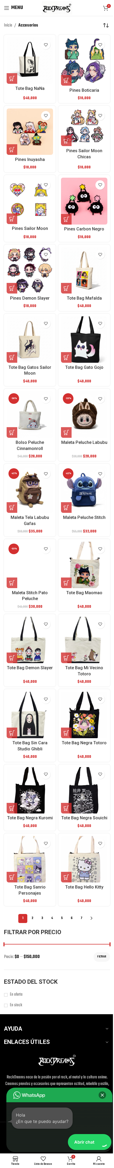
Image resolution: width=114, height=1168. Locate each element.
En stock (16, 1005)
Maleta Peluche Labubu (84, 442)
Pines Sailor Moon (30, 228)
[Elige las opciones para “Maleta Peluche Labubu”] (66, 432)
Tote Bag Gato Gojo (84, 367)
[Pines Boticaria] (84, 61)
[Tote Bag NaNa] (30, 60)
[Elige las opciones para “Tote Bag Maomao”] (66, 583)
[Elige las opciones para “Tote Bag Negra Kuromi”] (12, 808)
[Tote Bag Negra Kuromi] (30, 790)
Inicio (8, 25)
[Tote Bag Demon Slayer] (30, 640)
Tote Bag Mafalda (84, 298)
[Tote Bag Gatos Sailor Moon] (30, 339)
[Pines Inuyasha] (30, 131)
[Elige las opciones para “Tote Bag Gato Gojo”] (66, 357)
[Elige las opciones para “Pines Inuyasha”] (12, 149)
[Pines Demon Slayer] (30, 270)
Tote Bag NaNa (30, 88)
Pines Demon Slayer (30, 298)
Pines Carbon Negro (84, 228)
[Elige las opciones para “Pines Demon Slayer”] (12, 288)
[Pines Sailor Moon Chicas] (84, 127)
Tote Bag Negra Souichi (84, 817)
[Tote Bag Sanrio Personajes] (30, 859)
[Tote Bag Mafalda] (84, 270)
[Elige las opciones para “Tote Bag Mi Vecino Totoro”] (66, 658)
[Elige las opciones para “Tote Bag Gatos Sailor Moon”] (12, 357)
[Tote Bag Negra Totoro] (84, 715)
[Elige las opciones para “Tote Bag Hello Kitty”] (66, 877)
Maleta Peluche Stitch (84, 517)
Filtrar (101, 957)
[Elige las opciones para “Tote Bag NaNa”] (12, 78)
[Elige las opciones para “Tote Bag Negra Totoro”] (66, 733)
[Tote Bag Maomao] (84, 565)
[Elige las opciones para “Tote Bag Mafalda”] (66, 288)
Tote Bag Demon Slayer (30, 667)
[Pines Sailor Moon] (30, 201)
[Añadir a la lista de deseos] (45, 44)
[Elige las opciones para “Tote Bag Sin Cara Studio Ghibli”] (12, 733)
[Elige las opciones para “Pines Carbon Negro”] (66, 219)
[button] (12, 432)
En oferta (16, 994)
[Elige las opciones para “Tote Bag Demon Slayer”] (12, 658)
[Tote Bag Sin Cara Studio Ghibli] (30, 715)
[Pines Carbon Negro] (84, 201)
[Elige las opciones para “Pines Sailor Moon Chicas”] (66, 140)
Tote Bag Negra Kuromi (30, 817)
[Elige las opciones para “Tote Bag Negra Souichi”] (66, 808)
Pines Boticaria (84, 90)
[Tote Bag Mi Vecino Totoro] (84, 640)
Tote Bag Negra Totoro (84, 742)
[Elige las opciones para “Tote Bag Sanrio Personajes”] (12, 877)
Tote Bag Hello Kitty (84, 887)
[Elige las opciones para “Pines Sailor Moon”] (12, 218)
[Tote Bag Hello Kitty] (84, 859)
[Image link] (57, 1060)
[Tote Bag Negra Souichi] (84, 790)
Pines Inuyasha (30, 159)
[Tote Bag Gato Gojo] (84, 339)
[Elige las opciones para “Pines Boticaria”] (66, 80)
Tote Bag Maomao (84, 592)
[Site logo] (57, 8)
